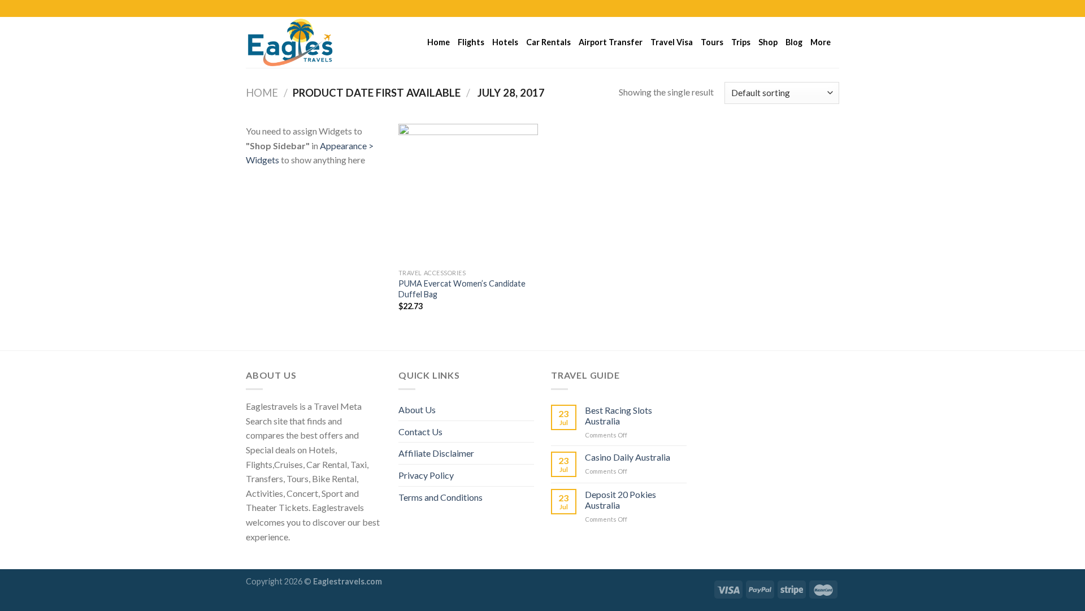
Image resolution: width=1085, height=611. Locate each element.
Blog (793, 42)
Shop (768, 42)
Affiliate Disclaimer (436, 453)
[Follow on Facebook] (801, 8)
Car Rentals (548, 42)
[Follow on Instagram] (812, 8)
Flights (471, 42)
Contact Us (420, 431)
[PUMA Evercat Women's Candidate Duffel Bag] (468, 193)
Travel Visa (671, 42)
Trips (740, 42)
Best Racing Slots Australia (618, 415)
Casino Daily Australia (627, 457)
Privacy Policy (426, 475)
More (820, 42)
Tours (712, 42)
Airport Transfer (611, 42)
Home (438, 42)
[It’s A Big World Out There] (302, 42)
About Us (417, 409)
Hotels (505, 42)
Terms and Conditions (440, 497)
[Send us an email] (833, 8)
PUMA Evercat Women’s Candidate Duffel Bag (462, 289)
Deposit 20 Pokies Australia (620, 499)
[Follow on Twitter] (822, 8)
